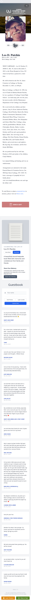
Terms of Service (20, 594)
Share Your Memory (10, 276)
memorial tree (21, 191)
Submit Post (15, 303)
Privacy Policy (11, 594)
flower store (20, 194)
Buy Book (16, 252)
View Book (7, 252)
